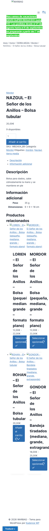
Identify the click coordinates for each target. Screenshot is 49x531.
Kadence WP (32, 523)
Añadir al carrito (17, 142)
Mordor (10, 93)
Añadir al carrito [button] (18, 431)
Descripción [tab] (16, 160)
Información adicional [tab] (21, 164)
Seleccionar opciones (21, 340)
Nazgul (38, 150)
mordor (29, 150)
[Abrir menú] (38, 12)
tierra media (12, 153)
